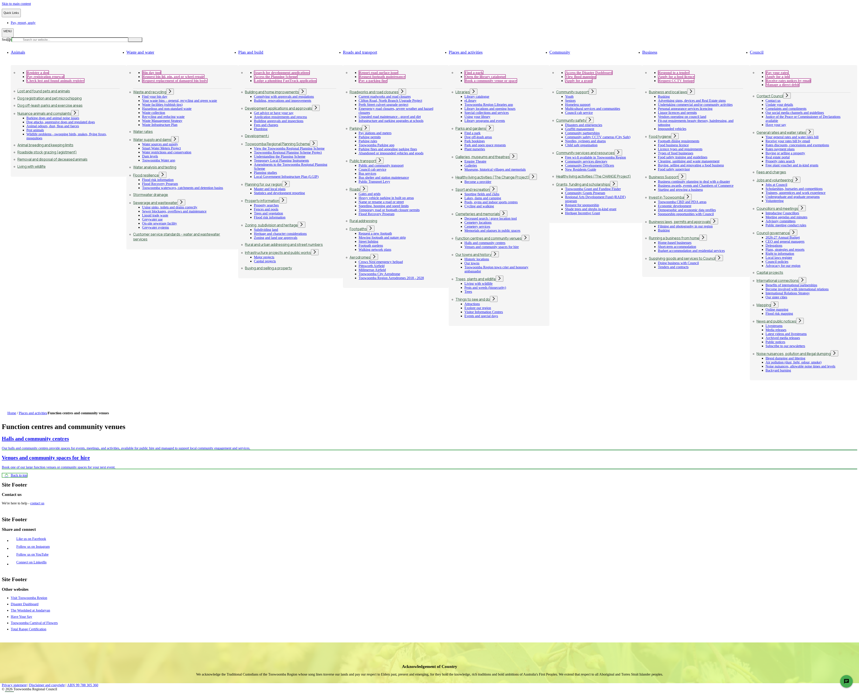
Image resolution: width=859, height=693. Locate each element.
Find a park (472, 133)
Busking (664, 96)
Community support (572, 91)
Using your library (477, 117)
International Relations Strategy (787, 293)
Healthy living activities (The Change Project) (492, 177)
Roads (355, 189)
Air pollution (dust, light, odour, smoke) (793, 362)
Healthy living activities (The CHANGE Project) (593, 176)
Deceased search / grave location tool (490, 218)
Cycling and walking (479, 206)
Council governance (773, 232)
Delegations (773, 245)
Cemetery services (477, 226)
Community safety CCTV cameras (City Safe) (597, 137)
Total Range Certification (28, 629)
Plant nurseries (474, 149)
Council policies (776, 262)
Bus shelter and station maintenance (384, 177)
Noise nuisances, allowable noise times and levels (800, 366)
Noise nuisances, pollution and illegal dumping (794, 353)
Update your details (779, 104)
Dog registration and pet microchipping (49, 98)
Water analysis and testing (154, 167)
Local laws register (778, 257)
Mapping (764, 304)
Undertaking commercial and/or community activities (695, 104)
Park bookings (474, 141)
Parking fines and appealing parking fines (388, 149)
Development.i (257, 135)
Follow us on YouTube (33, 554)
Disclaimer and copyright (47, 685)
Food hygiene (660, 136)
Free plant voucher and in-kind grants (791, 165)
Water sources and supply (160, 144)
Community (559, 52)
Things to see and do (472, 299)
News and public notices (776, 321)
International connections (778, 280)
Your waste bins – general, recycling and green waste (179, 100)
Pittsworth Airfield (372, 266)
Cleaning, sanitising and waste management (688, 161)
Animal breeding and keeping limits (45, 144)
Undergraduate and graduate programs (792, 197)
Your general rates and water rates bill (792, 137)
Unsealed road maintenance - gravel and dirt (390, 117)
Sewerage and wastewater (155, 202)
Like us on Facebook (32, 539)
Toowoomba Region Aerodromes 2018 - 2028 (391, 278)
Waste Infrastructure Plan (159, 125)
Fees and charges (266, 125)
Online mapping (776, 309)
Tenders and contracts (673, 267)
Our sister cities (776, 297)
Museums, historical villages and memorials (495, 169)
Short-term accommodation (677, 247)
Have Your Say (21, 617)
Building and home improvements (272, 91)
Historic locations (476, 259)
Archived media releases (782, 338)
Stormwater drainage (150, 194)
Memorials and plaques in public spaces (492, 230)
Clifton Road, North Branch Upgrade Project (390, 100)
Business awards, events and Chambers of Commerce (696, 185)
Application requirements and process (280, 117)
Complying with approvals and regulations (284, 96)
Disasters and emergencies (583, 125)
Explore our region (477, 308)
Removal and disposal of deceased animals (52, 159)
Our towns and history (473, 254)
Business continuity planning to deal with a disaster (694, 181)
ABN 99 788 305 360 (82, 685)
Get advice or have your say (273, 113)
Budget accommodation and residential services (691, 251)
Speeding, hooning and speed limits (384, 206)
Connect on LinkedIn (32, 562)
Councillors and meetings (777, 208)
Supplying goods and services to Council (682, 258)
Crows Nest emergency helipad (381, 262)
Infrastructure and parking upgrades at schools (391, 121)
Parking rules (368, 141)
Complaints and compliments (785, 109)
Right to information (779, 253)
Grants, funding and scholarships (583, 184)
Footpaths (358, 228)
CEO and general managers (784, 241)
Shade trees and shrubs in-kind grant (590, 209)
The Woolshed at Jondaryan (30, 610)
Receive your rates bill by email (787, 141)
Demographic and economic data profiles (687, 210)
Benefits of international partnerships (791, 285)
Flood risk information (158, 180)
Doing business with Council (678, 263)
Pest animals (35, 130)
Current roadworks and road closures (385, 96)
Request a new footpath (375, 233)
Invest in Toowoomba (666, 197)
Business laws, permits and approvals (679, 221)
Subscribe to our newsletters (785, 346)
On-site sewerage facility (159, 223)
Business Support (663, 176)
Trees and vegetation (268, 213)
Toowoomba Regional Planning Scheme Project (288, 152)
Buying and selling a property (268, 268)
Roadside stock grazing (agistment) (47, 152)
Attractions (472, 304)
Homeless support (577, 104)
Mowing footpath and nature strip (382, 237)
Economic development (674, 206)
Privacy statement (14, 685)
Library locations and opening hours (489, 109)
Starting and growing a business (680, 189)
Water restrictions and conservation (166, 152)
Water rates (143, 131)
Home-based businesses (674, 242)
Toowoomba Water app (158, 160)
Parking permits (370, 137)
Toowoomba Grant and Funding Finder (593, 189)
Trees (468, 291)
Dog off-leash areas (478, 137)
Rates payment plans (780, 149)
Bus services (367, 173)
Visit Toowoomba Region (29, 598)
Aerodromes (360, 257)
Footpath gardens (371, 245)
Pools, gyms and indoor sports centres (491, 202)
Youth (569, 96)
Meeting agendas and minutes (786, 217)
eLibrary (470, 100)
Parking (356, 128)
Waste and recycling (149, 91)
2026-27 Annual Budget (782, 237)
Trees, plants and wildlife (475, 278)
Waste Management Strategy (162, 121)
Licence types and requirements (680, 149)
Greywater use (152, 219)
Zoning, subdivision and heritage (271, 225)
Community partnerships (582, 133)
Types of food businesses (675, 153)
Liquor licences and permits (677, 113)
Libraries (462, 91)
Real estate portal (777, 157)
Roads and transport (360, 52)
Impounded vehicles (672, 129)
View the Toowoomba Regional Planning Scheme (289, 148)
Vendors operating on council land (682, 117)
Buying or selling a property (785, 153)
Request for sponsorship (582, 205)
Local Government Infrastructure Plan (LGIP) (286, 177)
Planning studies (265, 172)
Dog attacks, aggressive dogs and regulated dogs (60, 122)
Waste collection (153, 113)
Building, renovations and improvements (282, 100)
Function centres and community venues (488, 238)
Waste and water (140, 52)
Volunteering (774, 201)
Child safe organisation (581, 145)
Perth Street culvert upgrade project (383, 104)
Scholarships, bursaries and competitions (794, 189)
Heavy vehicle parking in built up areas (386, 198)
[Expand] (17, 62)
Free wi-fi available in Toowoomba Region (595, 157)
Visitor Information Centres (483, 312)
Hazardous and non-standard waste (166, 109)
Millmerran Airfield (372, 270)
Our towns (471, 263)
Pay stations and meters (375, 133)
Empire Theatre (475, 161)
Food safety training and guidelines (682, 157)
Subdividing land (266, 230)
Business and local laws (668, 91)
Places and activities (466, 52)
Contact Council (770, 96)
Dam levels (150, 156)
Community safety (571, 120)
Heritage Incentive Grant (582, 213)
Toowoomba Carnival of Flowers (34, 623)
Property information (262, 200)
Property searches (266, 205)
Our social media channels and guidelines (794, 113)
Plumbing (261, 129)
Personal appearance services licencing (685, 109)
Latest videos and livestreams (786, 334)
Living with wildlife (31, 166)
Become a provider (477, 182)
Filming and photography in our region (685, 226)
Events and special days (481, 316)
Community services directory (586, 161)
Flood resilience (146, 175)
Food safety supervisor (674, 169)
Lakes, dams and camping (482, 198)
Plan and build (250, 52)
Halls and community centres (484, 243)
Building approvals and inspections (278, 121)
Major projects (264, 257)
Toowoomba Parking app (376, 145)
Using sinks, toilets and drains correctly (169, 207)
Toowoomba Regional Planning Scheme (277, 143)
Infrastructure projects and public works (278, 252)
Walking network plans (375, 249)
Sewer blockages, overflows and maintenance (174, 211)
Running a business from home (674, 238)
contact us (37, 503)
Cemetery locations (477, 222)
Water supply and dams (152, 139)
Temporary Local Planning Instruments (281, 160)
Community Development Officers (589, 165)
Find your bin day (154, 96)
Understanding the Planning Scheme (279, 156)
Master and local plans (269, 189)
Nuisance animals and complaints (44, 113)
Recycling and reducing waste (163, 117)
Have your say (775, 125)
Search (6, 39)
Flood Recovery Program (160, 184)
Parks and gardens (470, 128)
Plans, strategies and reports (784, 249)
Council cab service (372, 169)
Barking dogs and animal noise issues (52, 118)
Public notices (775, 342)
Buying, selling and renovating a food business (691, 165)
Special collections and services (486, 113)
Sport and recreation (472, 189)
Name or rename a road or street (381, 202)
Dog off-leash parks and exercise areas (50, 105)
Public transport (363, 160)
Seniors (570, 100)
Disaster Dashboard (24, 604)
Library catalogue (476, 96)
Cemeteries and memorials (477, 213)
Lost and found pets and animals (43, 91)
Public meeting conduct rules (785, 225)
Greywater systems (155, 227)
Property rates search (780, 161)
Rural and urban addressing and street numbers (284, 244)
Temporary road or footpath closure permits (389, 210)
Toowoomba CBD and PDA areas (682, 202)
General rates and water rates (781, 132)
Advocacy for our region (782, 266)
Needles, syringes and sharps (585, 141)
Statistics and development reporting (279, 193)
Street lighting (368, 241)
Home (11, 413)
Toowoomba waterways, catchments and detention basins (182, 188)
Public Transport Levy (374, 181)
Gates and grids (370, 194)
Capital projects (265, 261)
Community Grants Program (585, 193)
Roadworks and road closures (374, 91)
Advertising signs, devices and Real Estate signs (692, 100)
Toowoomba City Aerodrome (379, 274)
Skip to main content (16, 4)
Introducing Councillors (782, 213)
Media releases (775, 330)
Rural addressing (363, 220)
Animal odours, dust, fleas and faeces (52, 126)
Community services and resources (585, 152)
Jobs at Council (776, 185)
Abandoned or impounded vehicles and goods (391, 153)
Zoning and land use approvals (275, 238)
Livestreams (773, 326)
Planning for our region (263, 184)
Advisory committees (780, 221)
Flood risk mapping (779, 313)
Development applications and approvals (278, 108)
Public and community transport (381, 165)
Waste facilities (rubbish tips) (162, 104)
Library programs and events (484, 121)
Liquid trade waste (155, 215)
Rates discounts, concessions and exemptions (797, 145)
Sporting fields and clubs (481, 194)
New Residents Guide (580, 169)
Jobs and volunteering (775, 180)
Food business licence (673, 145)
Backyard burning (778, 370)
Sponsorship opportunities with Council (686, 214)
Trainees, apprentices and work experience (795, 193)
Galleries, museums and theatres (482, 156)
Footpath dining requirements (678, 141)
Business (649, 52)
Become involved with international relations (797, 289)
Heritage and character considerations (280, 234)
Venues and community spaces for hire (491, 247)
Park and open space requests (485, 145)
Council (756, 52)
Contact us (772, 100)
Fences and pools (266, 209)
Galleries (470, 165)
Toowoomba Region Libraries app (488, 104)
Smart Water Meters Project (161, 148)
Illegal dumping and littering (785, 358)
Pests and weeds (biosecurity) (485, 287)
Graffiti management (579, 129)
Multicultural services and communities (592, 109)
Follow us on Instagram (34, 546)
